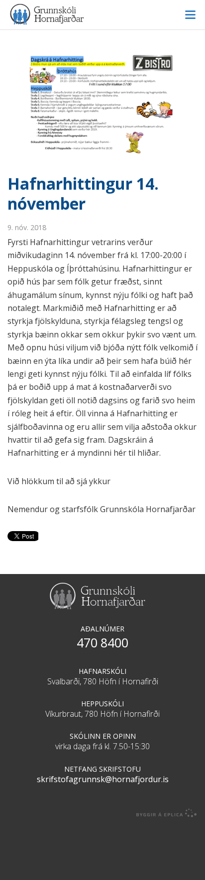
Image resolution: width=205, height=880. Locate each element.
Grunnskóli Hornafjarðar (102, 14)
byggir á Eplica (167, 813)
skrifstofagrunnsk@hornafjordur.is (103, 779)
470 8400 (102, 642)
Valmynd (190, 15)
